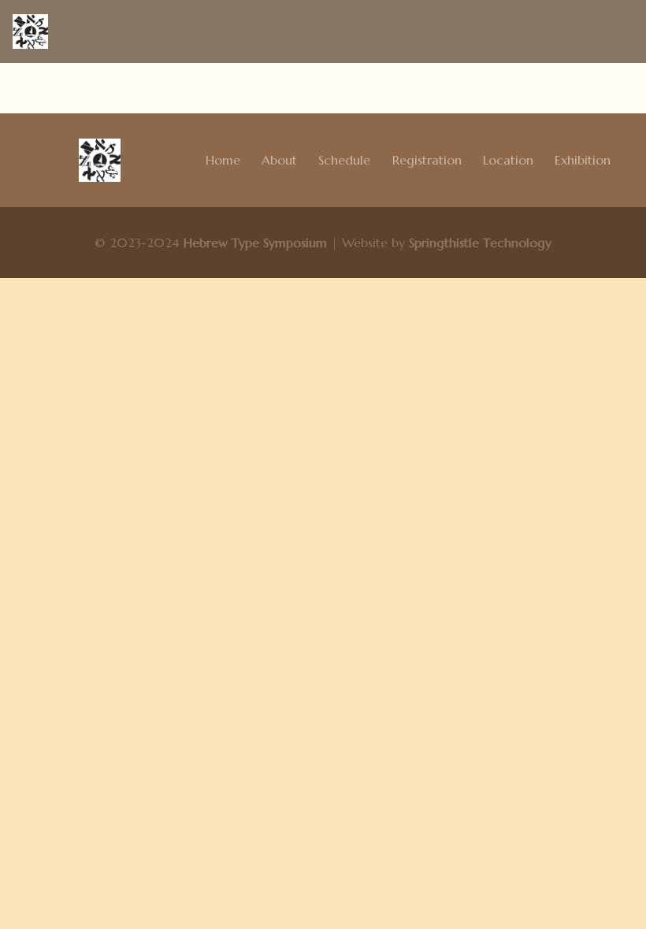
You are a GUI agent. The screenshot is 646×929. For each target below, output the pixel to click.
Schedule (344, 160)
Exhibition (583, 160)
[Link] (30, 32)
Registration (427, 160)
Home (223, 160)
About (279, 160)
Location (508, 160)
